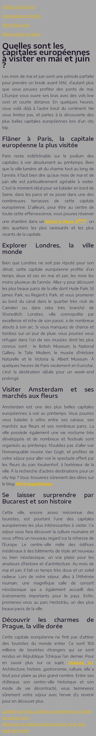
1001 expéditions (34, 484)
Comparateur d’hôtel (21, 16)
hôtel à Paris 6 (66, 221)
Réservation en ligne (21, 34)
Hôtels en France (18, 7)
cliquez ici (80, 662)
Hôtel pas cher (16, 25)
